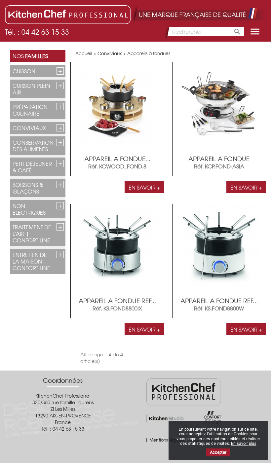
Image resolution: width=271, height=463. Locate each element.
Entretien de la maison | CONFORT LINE (31, 261)
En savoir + (144, 187)
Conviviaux (29, 128)
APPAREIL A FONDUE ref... (117, 300)
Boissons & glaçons (28, 188)
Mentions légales (166, 440)
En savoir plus (243, 443)
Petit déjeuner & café (32, 167)
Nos (30, 56)
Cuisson (24, 71)
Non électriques (29, 209)
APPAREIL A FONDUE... (117, 158)
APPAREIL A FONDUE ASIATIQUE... (219, 162)
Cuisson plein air (31, 89)
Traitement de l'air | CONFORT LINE (32, 233)
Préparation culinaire (30, 110)
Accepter (218, 452)
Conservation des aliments (33, 145)
